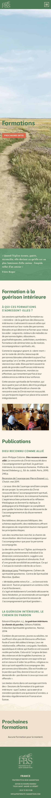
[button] (46, 4)
